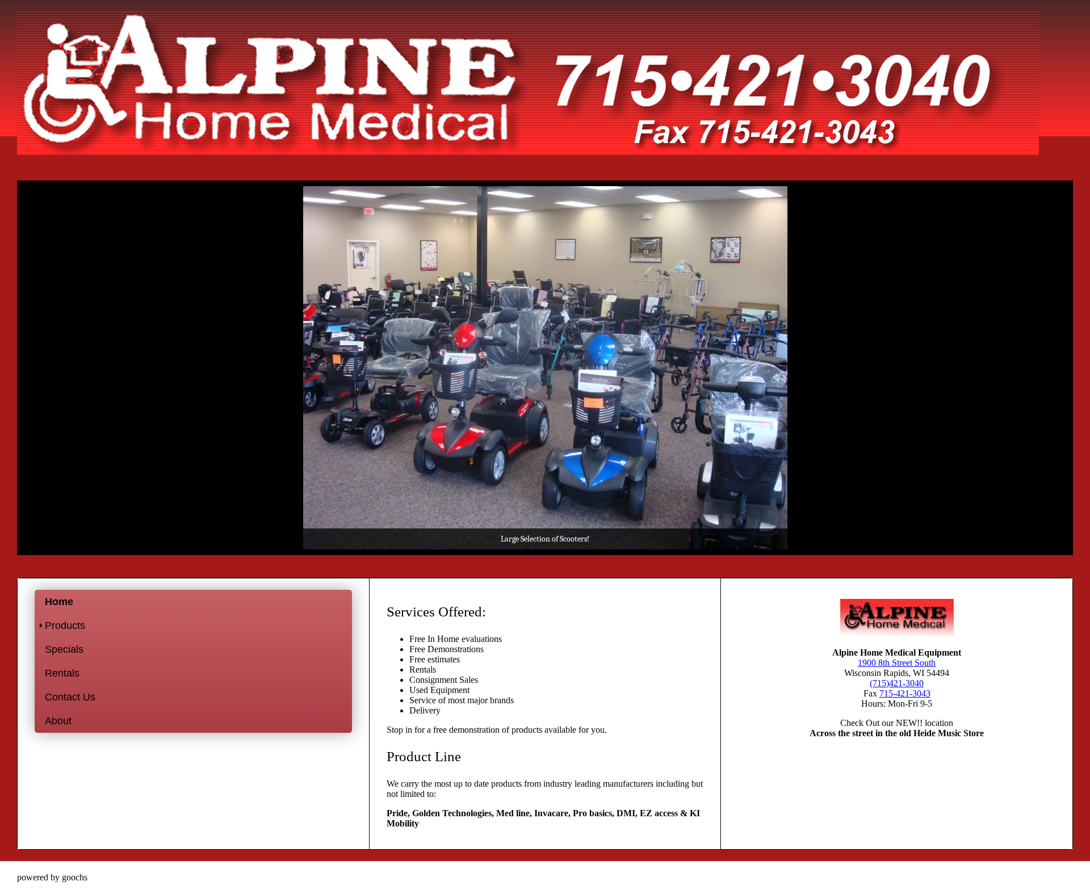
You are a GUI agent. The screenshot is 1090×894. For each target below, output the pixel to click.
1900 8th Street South (897, 663)
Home (59, 601)
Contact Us (70, 697)
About (58, 721)
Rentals (62, 673)
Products (65, 625)
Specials (64, 649)
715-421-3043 (904, 693)
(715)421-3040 (897, 683)
